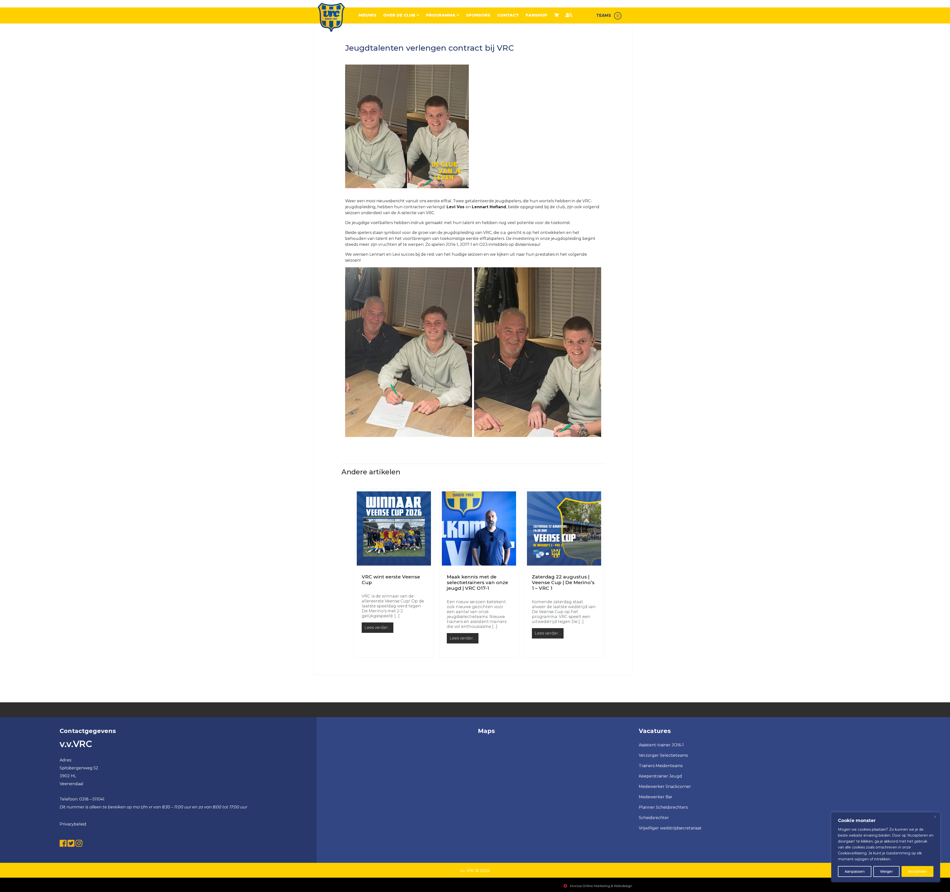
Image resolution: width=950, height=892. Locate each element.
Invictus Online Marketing (589, 886)
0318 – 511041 (91, 799)
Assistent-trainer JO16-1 (661, 745)
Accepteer (917, 871)
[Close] (935, 817)
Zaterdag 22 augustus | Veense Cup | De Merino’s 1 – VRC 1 (563, 582)
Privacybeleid (73, 824)
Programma (441, 15)
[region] (885, 847)
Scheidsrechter (654, 817)
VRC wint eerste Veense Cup (391, 579)
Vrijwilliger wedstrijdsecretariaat (670, 828)
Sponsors (478, 15)
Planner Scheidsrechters (663, 807)
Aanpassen (855, 871)
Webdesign (623, 886)
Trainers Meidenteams (661, 765)
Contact (508, 15)
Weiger (886, 871)
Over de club (400, 15)
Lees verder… (378, 628)
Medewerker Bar (655, 797)
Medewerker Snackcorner (665, 786)
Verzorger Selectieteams (663, 755)
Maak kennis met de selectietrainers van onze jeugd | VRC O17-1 (477, 582)
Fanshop (536, 15)
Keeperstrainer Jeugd (660, 776)
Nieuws (367, 15)
